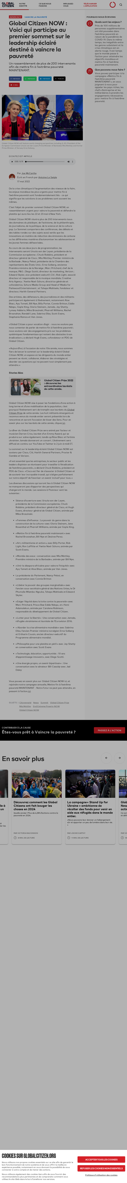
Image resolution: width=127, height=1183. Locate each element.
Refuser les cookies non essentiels (101, 1168)
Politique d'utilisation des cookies (101, 1175)
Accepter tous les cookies (101, 1159)
